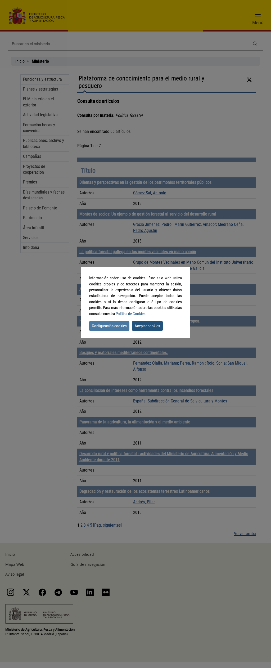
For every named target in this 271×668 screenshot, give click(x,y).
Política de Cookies (131, 313)
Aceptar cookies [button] (147, 326)
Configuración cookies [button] (109, 326)
